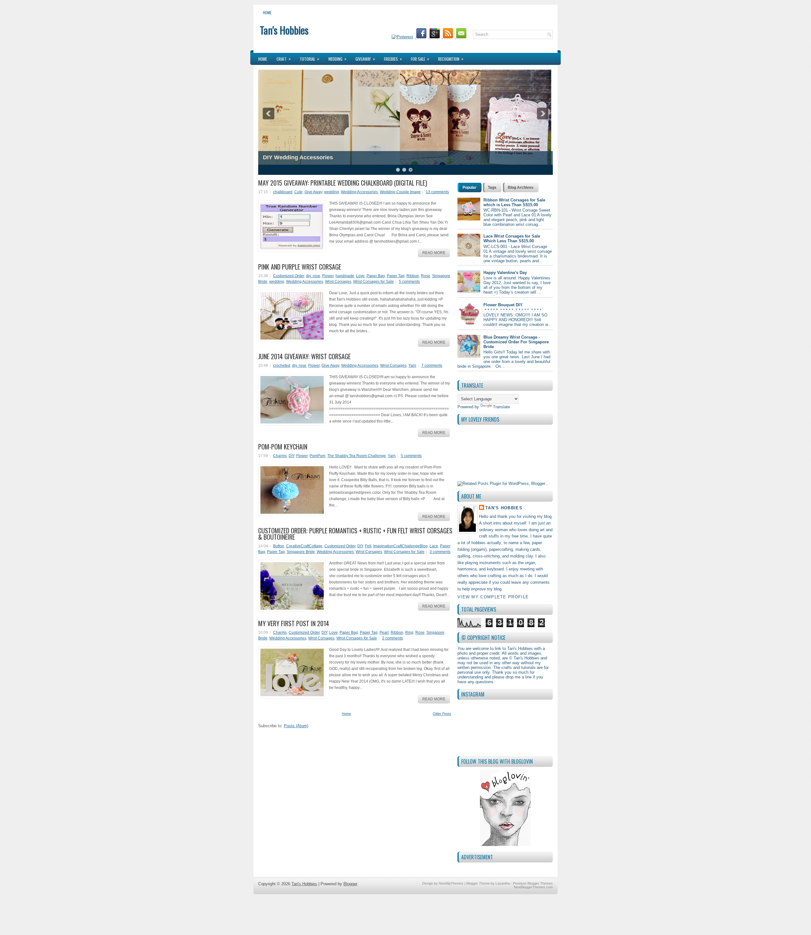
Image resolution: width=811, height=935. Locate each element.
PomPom (317, 456)
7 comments (431, 365)
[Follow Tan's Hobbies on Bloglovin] (505, 808)
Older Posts (442, 714)
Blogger (350, 883)
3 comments (440, 552)
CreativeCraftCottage (304, 546)
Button (278, 546)
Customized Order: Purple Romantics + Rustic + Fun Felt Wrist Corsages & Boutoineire (355, 533)
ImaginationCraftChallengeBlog (400, 546)
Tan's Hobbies (284, 29)
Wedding (337, 58)
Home (267, 12)
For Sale (420, 58)
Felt (368, 546)
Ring (409, 632)
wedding (331, 192)
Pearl (384, 632)
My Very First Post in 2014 (293, 623)
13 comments (437, 192)
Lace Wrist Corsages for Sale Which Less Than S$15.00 (511, 238)
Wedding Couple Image (400, 192)
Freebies (393, 58)
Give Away (313, 192)
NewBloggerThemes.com (533, 887)
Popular (469, 187)
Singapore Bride (301, 552)
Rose (425, 276)
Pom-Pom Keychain (282, 446)
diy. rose (313, 276)
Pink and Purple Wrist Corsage (299, 267)
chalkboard (282, 192)
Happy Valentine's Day (505, 272)
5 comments (409, 281)
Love (360, 276)
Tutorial (309, 58)
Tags (492, 187)
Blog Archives (520, 187)
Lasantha (502, 883)
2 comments (392, 638)
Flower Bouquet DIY (503, 304)
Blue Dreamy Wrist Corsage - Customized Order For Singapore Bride (516, 342)
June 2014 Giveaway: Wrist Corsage (304, 356)
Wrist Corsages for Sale (373, 281)
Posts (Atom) (296, 725)
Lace (434, 546)
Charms (280, 456)
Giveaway (365, 58)
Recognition (450, 58)
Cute (298, 192)
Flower (328, 276)
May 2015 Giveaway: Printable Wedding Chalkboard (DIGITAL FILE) (342, 183)
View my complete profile (493, 597)
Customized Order (288, 276)
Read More (433, 253)
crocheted (281, 365)
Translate (501, 406)
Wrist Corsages (338, 281)
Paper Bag (376, 276)
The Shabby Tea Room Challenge (356, 456)
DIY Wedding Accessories (298, 157)
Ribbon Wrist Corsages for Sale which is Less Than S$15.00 (514, 202)
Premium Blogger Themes (533, 883)
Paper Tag (396, 276)
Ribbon (412, 276)
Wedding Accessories (359, 192)
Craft (284, 58)
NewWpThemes (451, 883)
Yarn (412, 365)
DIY (291, 456)
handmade (344, 276)
